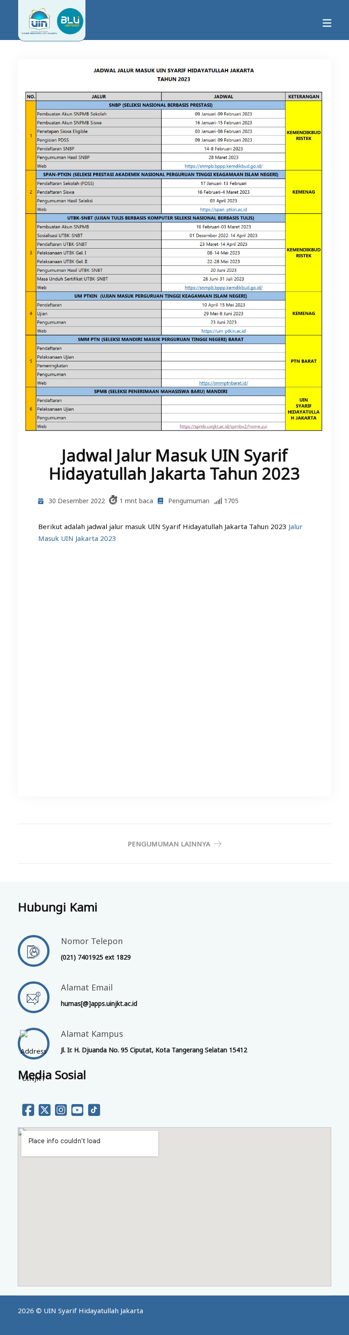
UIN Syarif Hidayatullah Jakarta (93, 1310)
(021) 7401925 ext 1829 (96, 957)
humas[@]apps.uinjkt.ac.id (99, 1003)
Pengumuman (188, 500)
